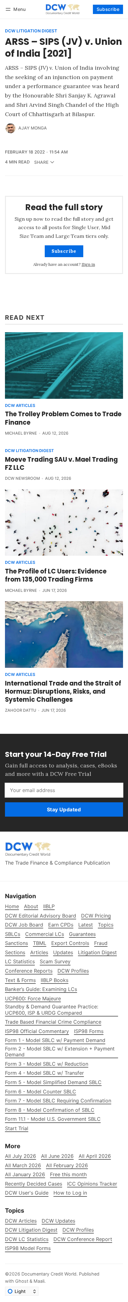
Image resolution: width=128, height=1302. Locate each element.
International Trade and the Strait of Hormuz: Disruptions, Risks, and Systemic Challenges (63, 691)
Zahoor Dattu (20, 710)
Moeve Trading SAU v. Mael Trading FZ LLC (61, 463)
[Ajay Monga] (10, 128)
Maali (39, 1281)
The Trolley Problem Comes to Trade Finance (63, 418)
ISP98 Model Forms (28, 1248)
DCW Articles (20, 406)
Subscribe (108, 9)
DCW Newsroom (22, 478)
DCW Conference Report (82, 1239)
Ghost (21, 1281)
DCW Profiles (78, 1230)
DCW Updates (58, 1221)
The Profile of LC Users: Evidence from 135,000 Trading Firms (56, 575)
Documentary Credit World (48, 1273)
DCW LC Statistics (26, 1239)
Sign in (88, 264)
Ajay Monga (32, 127)
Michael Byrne (21, 433)
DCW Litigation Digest (31, 31)
